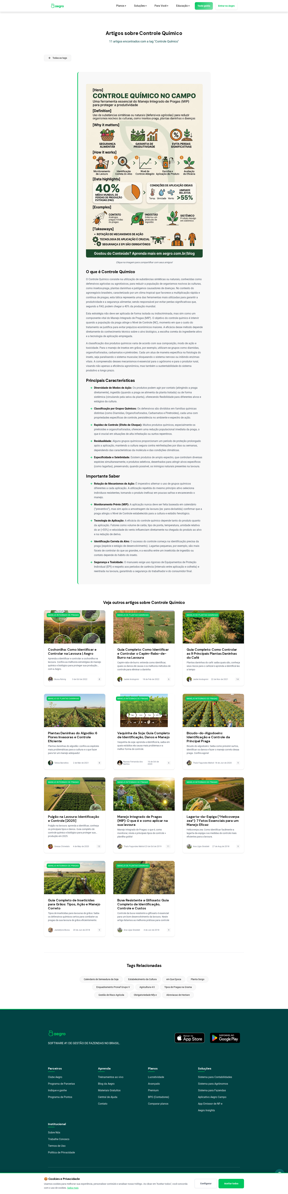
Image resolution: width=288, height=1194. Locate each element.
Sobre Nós (54, 1132)
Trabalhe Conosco (58, 1139)
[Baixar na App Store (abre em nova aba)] (190, 1038)
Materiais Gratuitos (109, 1090)
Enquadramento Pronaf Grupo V (113, 987)
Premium (153, 1090)
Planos (121, 5)
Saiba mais (72, 1188)
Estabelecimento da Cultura (142, 979)
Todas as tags (57, 58)
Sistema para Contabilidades (215, 1077)
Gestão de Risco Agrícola (111, 995)
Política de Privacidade (61, 1152)
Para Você (161, 5)
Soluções (140, 5)
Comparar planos (158, 1103)
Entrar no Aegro (226, 5)
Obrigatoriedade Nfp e (145, 995)
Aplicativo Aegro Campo (212, 1097)
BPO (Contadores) (158, 1097)
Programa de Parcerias (61, 1083)
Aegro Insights (206, 1110)
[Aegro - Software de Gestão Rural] (57, 5)
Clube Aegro (55, 1077)
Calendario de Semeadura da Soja (101, 979)
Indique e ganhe (57, 1090)
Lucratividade (156, 1077)
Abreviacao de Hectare (178, 995)
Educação (183, 5)
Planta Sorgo (197, 979)
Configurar (206, 1183)
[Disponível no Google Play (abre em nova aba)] (225, 1038)
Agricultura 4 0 (147, 987)
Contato (102, 1103)
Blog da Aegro (106, 1083)
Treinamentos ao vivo (110, 1077)
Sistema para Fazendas (212, 1090)
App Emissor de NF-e (210, 1103)
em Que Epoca (173, 979)
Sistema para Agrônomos (213, 1083)
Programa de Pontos (60, 1097)
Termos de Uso (57, 1145)
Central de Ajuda (107, 1097)
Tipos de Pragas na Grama (178, 987)
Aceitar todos (231, 1183)
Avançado (154, 1083)
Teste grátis (204, 5)
